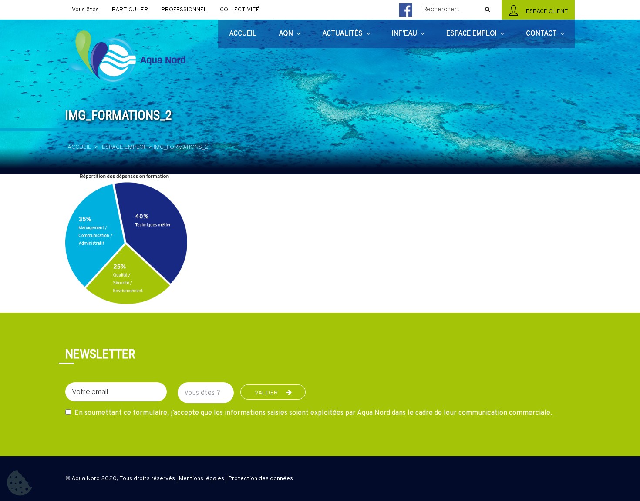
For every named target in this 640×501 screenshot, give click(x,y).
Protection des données (260, 478)
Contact (541, 34)
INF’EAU (404, 34)
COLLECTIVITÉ (239, 9)
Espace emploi (123, 147)
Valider (266, 393)
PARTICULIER (130, 9)
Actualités (342, 34)
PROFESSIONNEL (184, 9)
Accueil (79, 147)
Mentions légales (201, 478)
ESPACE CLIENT (545, 11)
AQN (286, 34)
